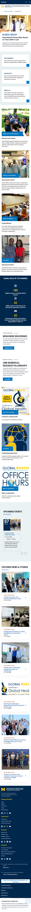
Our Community (4, 849)
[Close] (28, 901)
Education (4, 845)
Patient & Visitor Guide (6, 821)
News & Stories (4, 809)
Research (4, 830)
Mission (3, 803)
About (2, 802)
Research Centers (5, 836)
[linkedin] (7, 842)
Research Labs (4, 834)
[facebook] (2, 813)
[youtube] (10, 813)
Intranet (3, 855)
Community (3, 805)
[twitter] (7, 813)
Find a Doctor (4, 819)
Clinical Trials (4, 832)
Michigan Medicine (6, 799)
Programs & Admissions (6, 847)
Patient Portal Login (5, 823)
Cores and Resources (6, 838)
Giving (2, 807)
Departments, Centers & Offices (8, 851)
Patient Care (5, 816)
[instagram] (4, 813)
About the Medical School (6, 853)
